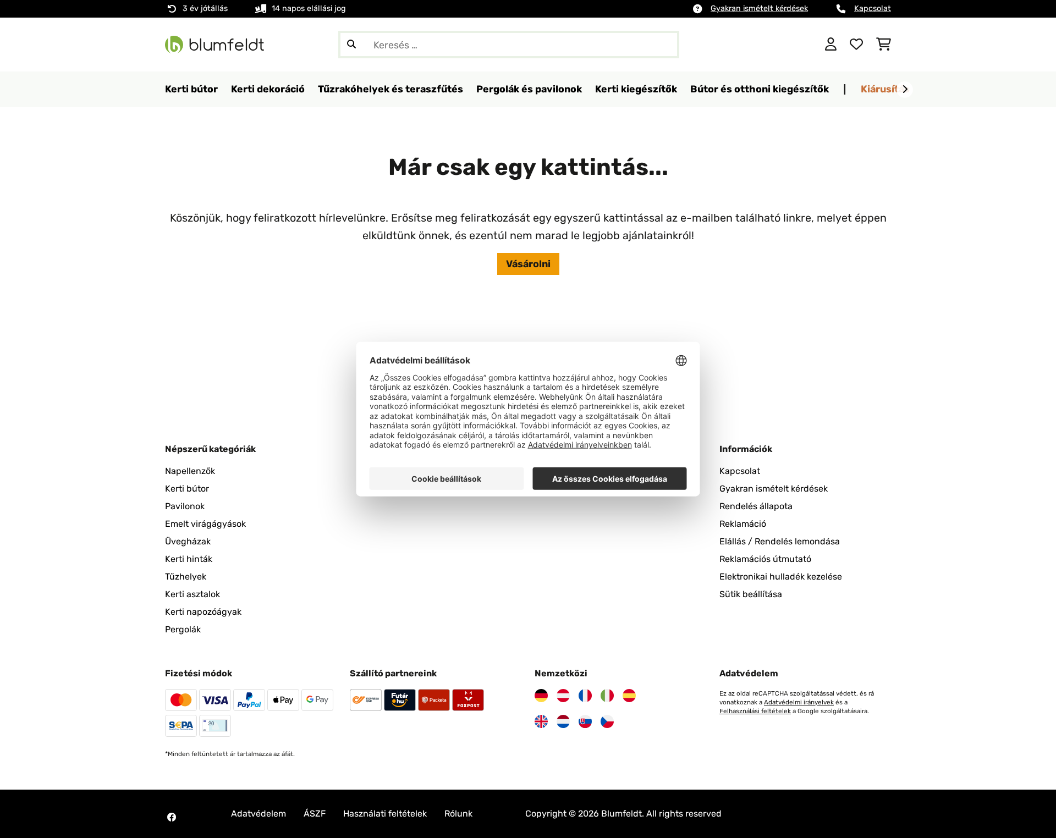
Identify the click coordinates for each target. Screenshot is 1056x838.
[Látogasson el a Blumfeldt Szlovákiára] (585, 721)
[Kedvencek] (856, 44)
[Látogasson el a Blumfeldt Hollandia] (563, 721)
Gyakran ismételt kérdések (759, 8)
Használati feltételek (385, 813)
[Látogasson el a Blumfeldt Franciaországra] (585, 695)
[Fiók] (831, 44)
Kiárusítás (885, 89)
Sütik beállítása (750, 594)
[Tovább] (905, 89)
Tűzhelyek (185, 576)
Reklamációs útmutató (765, 559)
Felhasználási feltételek (755, 711)
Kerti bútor (187, 488)
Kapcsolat (872, 8)
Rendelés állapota (756, 506)
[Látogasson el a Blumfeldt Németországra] (541, 695)
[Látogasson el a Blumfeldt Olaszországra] (607, 695)
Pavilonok (185, 506)
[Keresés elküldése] (351, 44)
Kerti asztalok (192, 594)
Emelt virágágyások (205, 524)
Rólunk (458, 813)
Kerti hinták (188, 559)
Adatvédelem (258, 813)
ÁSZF (315, 813)
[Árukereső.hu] (763, 43)
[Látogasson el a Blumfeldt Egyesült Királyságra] (541, 721)
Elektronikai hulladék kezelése (780, 576)
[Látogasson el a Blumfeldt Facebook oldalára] (171, 817)
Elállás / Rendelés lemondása (779, 541)
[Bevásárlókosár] (883, 44)
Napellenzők (190, 471)
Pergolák (183, 629)
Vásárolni (528, 263)
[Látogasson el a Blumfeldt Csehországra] (607, 721)
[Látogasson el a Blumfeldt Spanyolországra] (629, 695)
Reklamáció (742, 524)
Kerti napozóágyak (203, 612)
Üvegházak (188, 541)
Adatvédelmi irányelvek (799, 702)
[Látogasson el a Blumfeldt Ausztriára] (563, 695)
